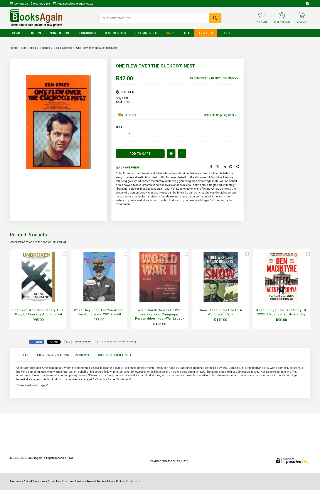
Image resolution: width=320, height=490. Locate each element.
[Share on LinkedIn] (224, 167)
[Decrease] (120, 134)
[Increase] (140, 134)
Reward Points (95, 481)
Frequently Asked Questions (27, 481)
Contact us (21, 3)
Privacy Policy (115, 481)
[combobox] (160, 18)
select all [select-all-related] (60, 242)
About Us (54, 481)
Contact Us (133, 481)
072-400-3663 (41, 3)
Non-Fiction (28, 47)
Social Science (63, 47)
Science (45, 47)
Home (13, 47)
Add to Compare (182, 153)
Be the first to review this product (215, 77)
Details (25, 355)
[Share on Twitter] (218, 167)
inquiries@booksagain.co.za (75, 3)
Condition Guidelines (112, 355)
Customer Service (73, 481)
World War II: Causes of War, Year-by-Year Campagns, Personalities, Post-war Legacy (159, 314)
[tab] (25, 356)
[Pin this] (231, 167)
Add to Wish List (171, 153)
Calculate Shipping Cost (219, 115)
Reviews (82, 355)
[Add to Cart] (37, 282)
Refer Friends (83, 341)
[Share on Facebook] (211, 167)
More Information (53, 355)
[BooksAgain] (36, 18)
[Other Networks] (237, 167)
